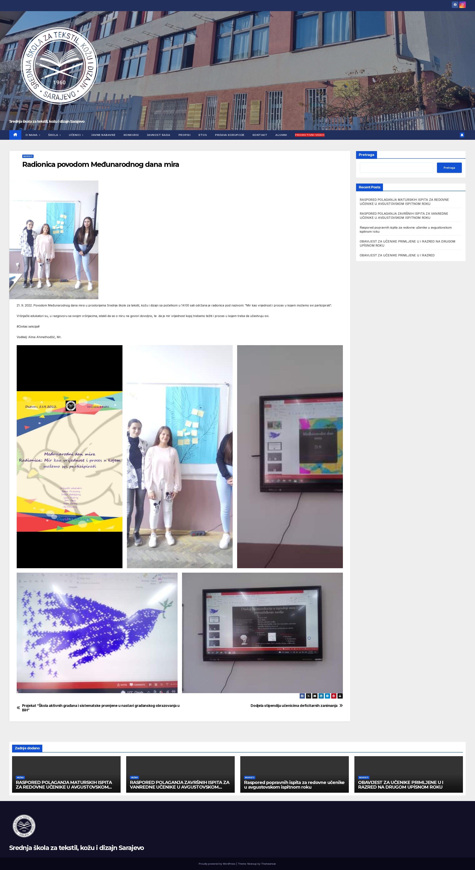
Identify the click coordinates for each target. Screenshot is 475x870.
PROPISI (184, 135)
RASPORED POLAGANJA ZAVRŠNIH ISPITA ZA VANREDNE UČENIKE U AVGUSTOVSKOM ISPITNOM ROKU (179, 787)
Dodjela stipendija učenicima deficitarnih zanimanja (294, 706)
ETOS (203, 135)
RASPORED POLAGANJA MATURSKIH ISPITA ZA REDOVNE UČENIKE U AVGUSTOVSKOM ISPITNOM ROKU (64, 787)
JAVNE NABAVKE (103, 135)
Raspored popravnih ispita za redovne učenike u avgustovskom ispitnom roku (294, 785)
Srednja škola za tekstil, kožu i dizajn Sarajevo (46, 121)
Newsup (252, 863)
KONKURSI (131, 135)
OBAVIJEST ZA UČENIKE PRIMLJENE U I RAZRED (397, 255)
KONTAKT (260, 135)
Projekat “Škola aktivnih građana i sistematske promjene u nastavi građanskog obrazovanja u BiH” (101, 708)
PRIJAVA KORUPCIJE (229, 135)
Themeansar (268, 863)
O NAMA (32, 135)
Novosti (27, 156)
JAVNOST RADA (158, 135)
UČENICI (75, 135)
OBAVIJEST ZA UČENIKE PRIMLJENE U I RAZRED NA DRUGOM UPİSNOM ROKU (400, 785)
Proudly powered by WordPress (217, 863)
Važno (20, 777)
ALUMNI (281, 135)
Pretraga (366, 155)
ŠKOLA (53, 135)
